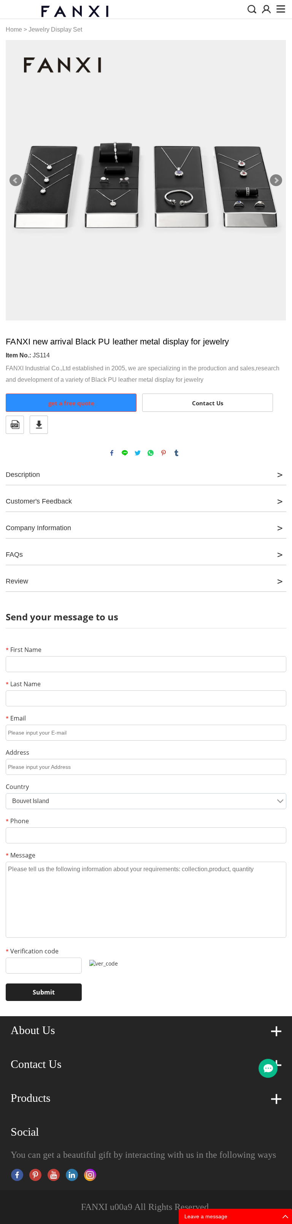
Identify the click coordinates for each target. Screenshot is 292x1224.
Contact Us (207, 403)
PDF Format (15, 425)
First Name (23, 649)
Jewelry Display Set (55, 29)
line (125, 453)
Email (16, 718)
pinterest (163, 453)
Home (14, 29)
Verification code (32, 951)
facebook (112, 453)
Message (20, 855)
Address (17, 752)
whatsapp (150, 453)
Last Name (23, 684)
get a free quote (71, 403)
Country (17, 787)
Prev (16, 180)
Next (276, 180)
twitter (137, 453)
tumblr (176, 453)
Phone (17, 821)
